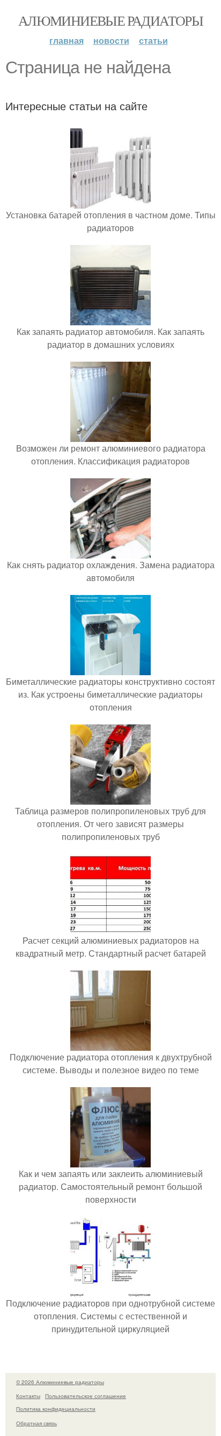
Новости (111, 40)
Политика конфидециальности (55, 1408)
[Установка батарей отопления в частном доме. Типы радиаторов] (110, 202)
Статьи (153, 40)
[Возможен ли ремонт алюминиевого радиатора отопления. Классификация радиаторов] (110, 435)
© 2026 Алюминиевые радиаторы (60, 1382)
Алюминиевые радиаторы (110, 20)
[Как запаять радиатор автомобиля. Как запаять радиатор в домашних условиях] (110, 318)
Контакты (28, 1396)
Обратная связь (36, 1423)
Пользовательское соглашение (85, 1396)
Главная (66, 40)
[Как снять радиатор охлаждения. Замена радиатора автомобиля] (110, 552)
